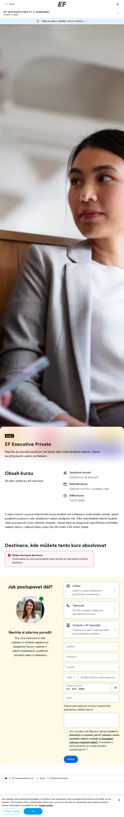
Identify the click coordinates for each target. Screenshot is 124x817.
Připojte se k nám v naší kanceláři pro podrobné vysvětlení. (90, 632)
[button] (10, 4)
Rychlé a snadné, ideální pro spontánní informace (87, 612)
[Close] (119, 800)
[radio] (91, 590)
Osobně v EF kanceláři (86, 625)
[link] (26, 13)
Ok (33, 811)
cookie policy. (46, 805)
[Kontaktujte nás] (118, 4)
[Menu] (118, 13)
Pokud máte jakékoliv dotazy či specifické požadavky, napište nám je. (87, 708)
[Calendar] (115, 688)
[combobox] (71, 677)
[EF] (62, 4)
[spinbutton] (68, 689)
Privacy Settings (12, 811)
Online (76, 585)
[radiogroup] (91, 610)
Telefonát (78, 605)
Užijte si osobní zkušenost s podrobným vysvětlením (87, 592)
